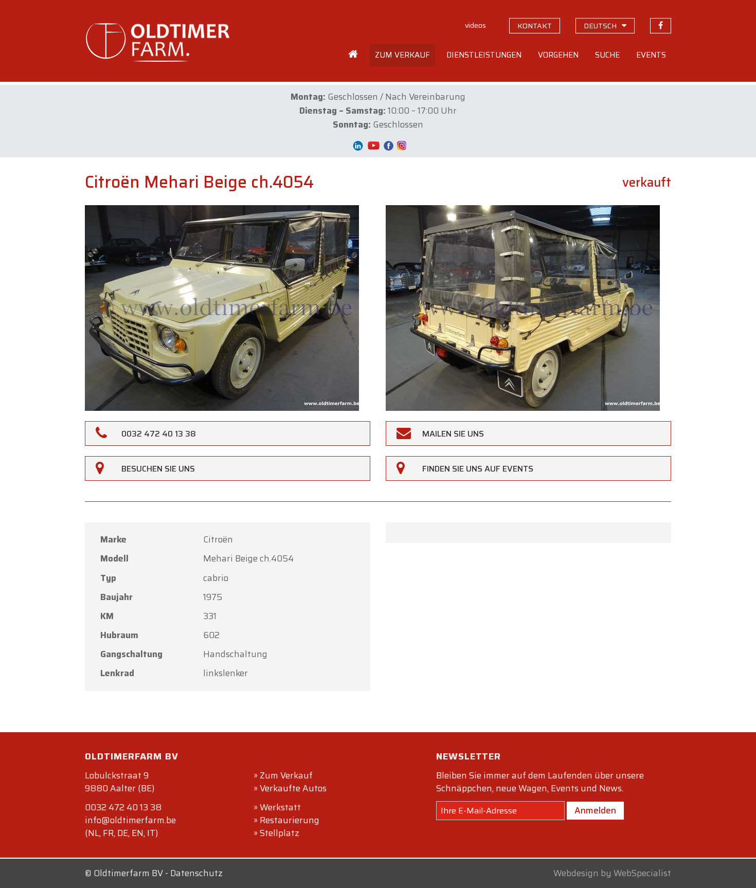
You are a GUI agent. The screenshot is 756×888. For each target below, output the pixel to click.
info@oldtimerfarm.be (130, 820)
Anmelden (595, 810)
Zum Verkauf (286, 775)
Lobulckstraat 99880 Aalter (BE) (119, 782)
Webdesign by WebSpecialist (612, 873)
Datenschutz (196, 873)
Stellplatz (279, 833)
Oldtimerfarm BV (128, 873)
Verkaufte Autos (293, 788)
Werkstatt (280, 807)
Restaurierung (289, 820)
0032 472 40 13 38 (123, 807)
